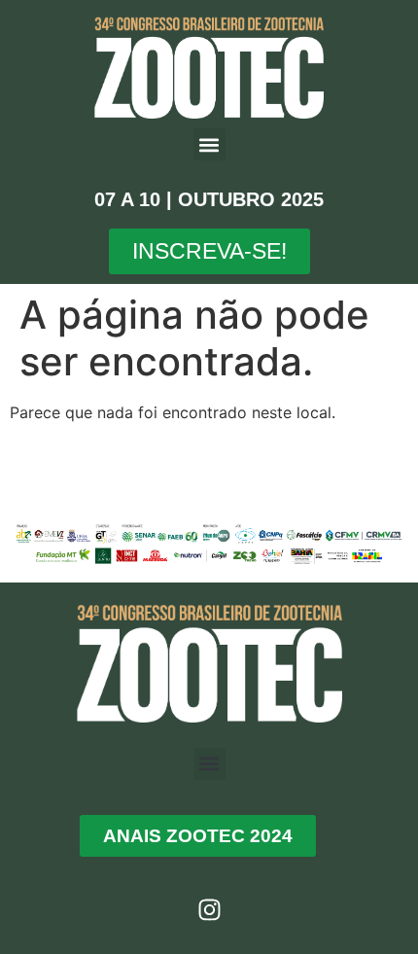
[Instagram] (209, 910)
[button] (209, 144)
